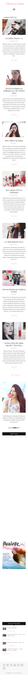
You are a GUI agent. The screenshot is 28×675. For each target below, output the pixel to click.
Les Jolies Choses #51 (14, 38)
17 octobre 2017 (13, 95)
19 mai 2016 (13, 348)
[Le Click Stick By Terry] (14, 230)
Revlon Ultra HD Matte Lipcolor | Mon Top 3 (14, 344)
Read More (14, 60)
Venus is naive (13, 673)
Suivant (17, 375)
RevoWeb (19, 673)
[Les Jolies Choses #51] (14, 27)
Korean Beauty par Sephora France (14, 290)
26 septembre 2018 (13, 41)
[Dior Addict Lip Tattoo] (14, 129)
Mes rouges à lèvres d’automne (14, 191)
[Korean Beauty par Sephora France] (14, 278)
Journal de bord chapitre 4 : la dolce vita (15, 642)
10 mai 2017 (13, 143)
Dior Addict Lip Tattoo (14, 140)
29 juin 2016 (13, 294)
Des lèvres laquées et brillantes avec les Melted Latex (14, 90)
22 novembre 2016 (13, 195)
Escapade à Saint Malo (12, 627)
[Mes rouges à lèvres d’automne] (14, 179)
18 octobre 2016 (13, 244)
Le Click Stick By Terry (14, 242)
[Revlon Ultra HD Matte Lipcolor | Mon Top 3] (14, 331)
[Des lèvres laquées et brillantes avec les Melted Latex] (14, 77)
